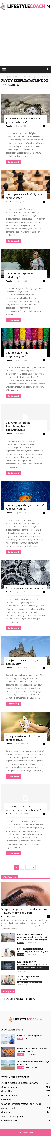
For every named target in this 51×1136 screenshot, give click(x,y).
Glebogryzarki (9, 1120)
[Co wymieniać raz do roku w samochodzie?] (25, 726)
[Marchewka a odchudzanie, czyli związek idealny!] (8, 1052)
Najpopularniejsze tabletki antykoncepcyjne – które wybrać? (33, 950)
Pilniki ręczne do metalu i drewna (29, 982)
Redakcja (10, 126)
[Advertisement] (25, 39)
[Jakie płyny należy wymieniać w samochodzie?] (25, 495)
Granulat (6, 1099)
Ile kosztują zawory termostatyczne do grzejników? (32, 963)
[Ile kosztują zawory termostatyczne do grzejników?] (8, 965)
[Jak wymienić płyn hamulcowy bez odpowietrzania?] (25, 417)
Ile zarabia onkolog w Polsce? (31, 1035)
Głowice (5, 1112)
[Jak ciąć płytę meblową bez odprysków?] (8, 980)
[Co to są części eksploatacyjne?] (25, 574)
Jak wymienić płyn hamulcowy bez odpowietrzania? (18, 426)
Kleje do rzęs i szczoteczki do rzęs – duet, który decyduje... (24, 911)
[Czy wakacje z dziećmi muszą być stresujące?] (8, 1065)
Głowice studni (9, 1087)
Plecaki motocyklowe (13, 1116)
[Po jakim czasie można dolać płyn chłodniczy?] (25, 108)
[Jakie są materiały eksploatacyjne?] (25, 342)
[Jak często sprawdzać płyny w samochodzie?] (25, 184)
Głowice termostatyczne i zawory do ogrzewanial (30, 968)
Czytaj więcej (13, 162)
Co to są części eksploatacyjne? (24, 588)
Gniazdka (6, 1091)
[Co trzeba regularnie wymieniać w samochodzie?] (25, 797)
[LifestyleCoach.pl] (25, 6)
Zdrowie (21, 943)
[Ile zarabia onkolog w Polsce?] (8, 1039)
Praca (20, 1039)
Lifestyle (21, 1067)
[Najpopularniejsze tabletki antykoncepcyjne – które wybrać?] (8, 952)
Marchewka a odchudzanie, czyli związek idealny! (32, 1050)
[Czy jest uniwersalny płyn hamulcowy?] (25, 650)
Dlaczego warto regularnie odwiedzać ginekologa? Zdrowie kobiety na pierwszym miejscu (32, 937)
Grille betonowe (10, 1095)
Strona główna (6, 76)
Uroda (4, 905)
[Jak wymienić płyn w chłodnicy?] (25, 263)
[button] (47, 69)
